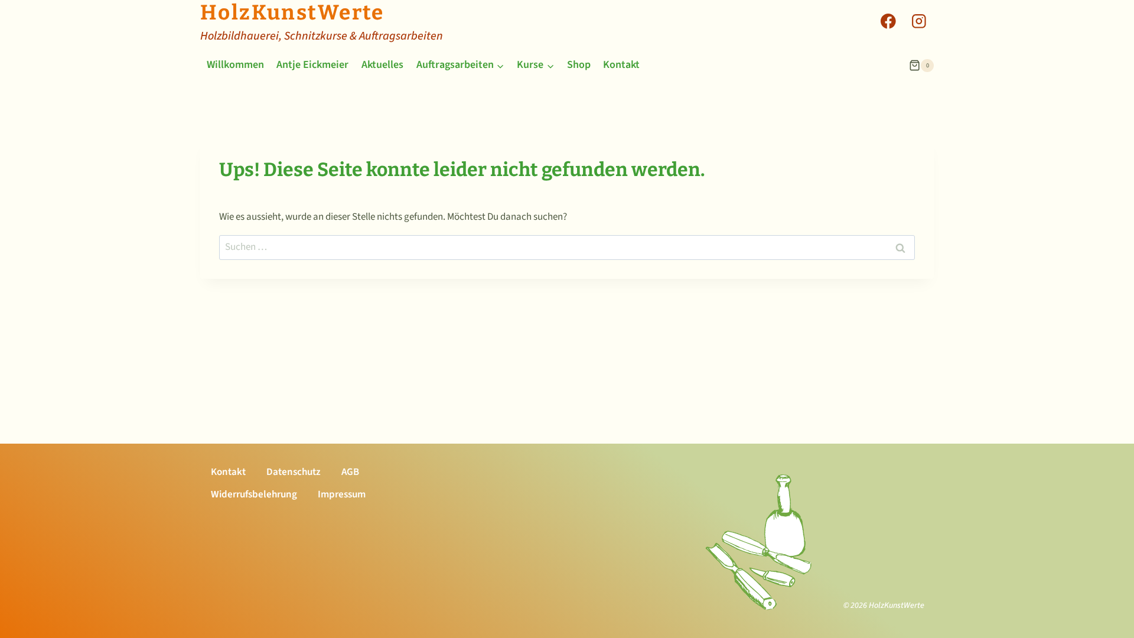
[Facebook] (888, 21)
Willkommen (235, 64)
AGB (350, 472)
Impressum (342, 494)
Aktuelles (382, 64)
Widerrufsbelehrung (254, 494)
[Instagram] (919, 21)
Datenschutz (293, 472)
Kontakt (621, 64)
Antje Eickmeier (312, 64)
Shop (579, 64)
